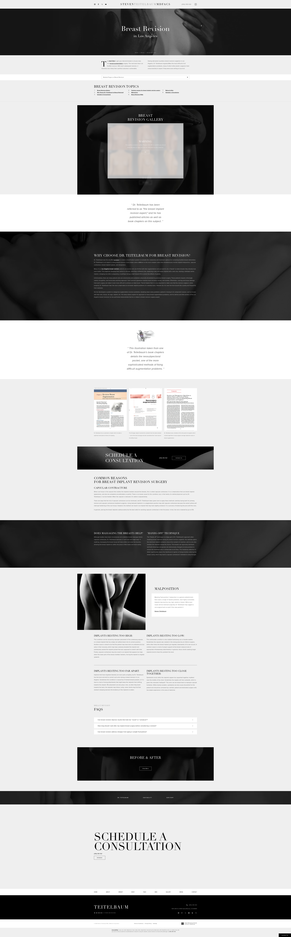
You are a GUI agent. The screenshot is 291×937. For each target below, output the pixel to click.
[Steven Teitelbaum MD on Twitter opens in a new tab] (102, 4)
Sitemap (155, 923)
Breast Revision (151, 52)
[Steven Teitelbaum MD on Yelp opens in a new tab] (192, 913)
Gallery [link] (168, 892)
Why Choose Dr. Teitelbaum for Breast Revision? (110, 92)
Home (136, 52)
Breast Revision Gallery (103, 90)
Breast (143, 52)
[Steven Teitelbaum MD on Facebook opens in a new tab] (98, 4)
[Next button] (188, 150)
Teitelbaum (111, 907)
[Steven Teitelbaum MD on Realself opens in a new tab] (196, 913)
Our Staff (170, 797)
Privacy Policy (148, 923)
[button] (195, 4)
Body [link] (133, 892)
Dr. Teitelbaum (122, 797)
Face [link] (144, 892)
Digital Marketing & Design (191, 923)
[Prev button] (102, 150)
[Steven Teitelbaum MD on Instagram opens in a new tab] (94, 4)
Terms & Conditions (138, 923)
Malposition (134, 92)
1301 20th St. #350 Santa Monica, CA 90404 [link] (184, 909)
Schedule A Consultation (104, 94)
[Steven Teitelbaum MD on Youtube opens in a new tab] (106, 4)
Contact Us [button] (285, 935)
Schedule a (138, 842)
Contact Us (179, 458)
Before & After (169, 90)
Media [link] (181, 892)
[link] (186, 4)
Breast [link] (121, 892)
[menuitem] (94, 4)
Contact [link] (194, 892)
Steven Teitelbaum (160, 611)
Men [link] (156, 892)
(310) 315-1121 (172, 931)
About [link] (108, 892)
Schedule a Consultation (172, 92)
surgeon (116, 260)
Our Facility (147, 797)
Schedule (99, 858)
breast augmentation (116, 63)
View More (145, 182)
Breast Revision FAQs (137, 94)
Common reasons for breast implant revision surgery (145, 90)
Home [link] (95, 892)
